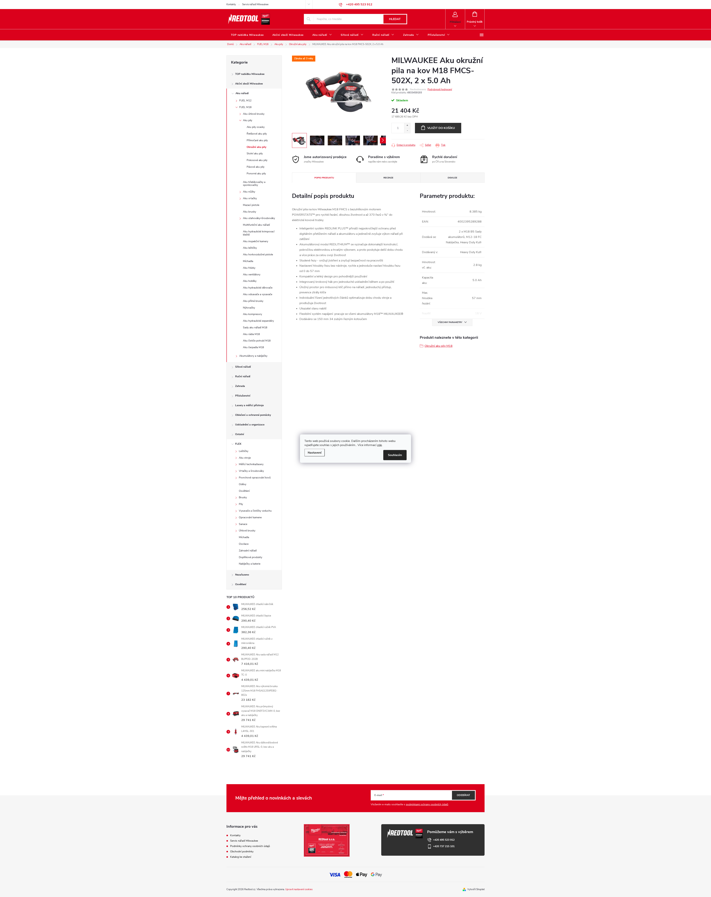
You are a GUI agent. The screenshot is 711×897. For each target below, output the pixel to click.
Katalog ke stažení (240, 857)
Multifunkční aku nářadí (256, 225)
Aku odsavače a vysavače (257, 294)
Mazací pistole (251, 205)
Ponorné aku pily (256, 173)
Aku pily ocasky (256, 127)
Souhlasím (395, 455)
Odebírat (463, 795)
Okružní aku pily (256, 147)
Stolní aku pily (255, 153)
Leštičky (243, 451)
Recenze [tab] (388, 177)
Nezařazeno (242, 574)
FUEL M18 (245, 107)
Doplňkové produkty (250, 557)
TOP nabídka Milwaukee (249, 74)
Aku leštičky (250, 248)
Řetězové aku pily (257, 133)
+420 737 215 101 (444, 846)
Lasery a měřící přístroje (249, 405)
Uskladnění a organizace (249, 424)
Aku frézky (249, 268)
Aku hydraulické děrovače (257, 287)
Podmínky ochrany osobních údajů (250, 846)
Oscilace (243, 544)
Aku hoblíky (249, 281)
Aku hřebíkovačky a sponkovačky (254, 183)
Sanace (243, 524)
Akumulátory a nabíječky (253, 356)
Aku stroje (245, 458)
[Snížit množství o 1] (407, 130)
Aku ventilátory (251, 274)
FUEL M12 (245, 100)
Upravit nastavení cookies (299, 889)
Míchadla (248, 261)
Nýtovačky (249, 307)
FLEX (238, 444)
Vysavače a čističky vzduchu (255, 511)
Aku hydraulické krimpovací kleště (258, 233)
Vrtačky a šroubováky (251, 471)
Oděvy (242, 484)
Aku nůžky (249, 191)
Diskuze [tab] (452, 177)
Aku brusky (249, 211)
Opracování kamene (250, 517)
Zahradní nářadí (248, 550)
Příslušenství (242, 395)
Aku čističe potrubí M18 (257, 340)
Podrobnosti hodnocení (440, 89)
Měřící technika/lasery (251, 464)
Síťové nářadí (243, 367)
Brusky (243, 497)
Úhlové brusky (247, 530)
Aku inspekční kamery (255, 241)
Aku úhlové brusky (253, 114)
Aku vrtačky (250, 198)
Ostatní (239, 434)
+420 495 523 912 (444, 840)
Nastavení (314, 452)
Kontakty (231, 4)
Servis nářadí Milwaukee (255, 4)
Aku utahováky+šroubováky (259, 218)
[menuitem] (247, 35)
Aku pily (247, 120)
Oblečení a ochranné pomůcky (253, 415)
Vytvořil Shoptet (476, 889)
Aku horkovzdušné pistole (258, 254)
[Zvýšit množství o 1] (407, 125)
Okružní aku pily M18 (439, 346)
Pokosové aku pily (257, 160)
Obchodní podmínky (241, 851)
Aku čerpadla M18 (253, 347)
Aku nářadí (242, 93)
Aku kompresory (252, 314)
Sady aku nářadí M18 (255, 327)
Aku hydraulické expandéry (258, 321)
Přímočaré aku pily (257, 140)
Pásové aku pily (255, 167)
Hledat (395, 19)
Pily (241, 504)
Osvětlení (244, 491)
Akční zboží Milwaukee (249, 83)
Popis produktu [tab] (324, 177)
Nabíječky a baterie (249, 564)
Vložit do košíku (441, 128)
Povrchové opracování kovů (255, 477)
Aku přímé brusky (253, 301)
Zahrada (240, 386)
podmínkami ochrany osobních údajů (427, 804)
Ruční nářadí (242, 376)
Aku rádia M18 (251, 334)
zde (379, 445)
